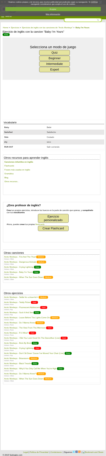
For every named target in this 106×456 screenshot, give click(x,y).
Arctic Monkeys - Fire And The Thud (20, 257)
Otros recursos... (11, 181)
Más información (53, 14)
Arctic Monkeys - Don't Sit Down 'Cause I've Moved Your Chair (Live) (34, 353)
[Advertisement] (53, 99)
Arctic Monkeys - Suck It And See (18, 312)
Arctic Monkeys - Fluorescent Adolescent (22, 307)
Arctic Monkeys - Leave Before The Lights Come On (27, 317)
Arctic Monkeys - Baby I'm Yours (18, 272)
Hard (34, 302)
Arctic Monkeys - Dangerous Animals (20, 262)
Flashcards (9, 166)
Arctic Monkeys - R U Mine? (16, 333)
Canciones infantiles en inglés (18, 162)
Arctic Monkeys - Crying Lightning (18, 267)
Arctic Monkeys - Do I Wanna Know (19, 323)
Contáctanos (56, 452)
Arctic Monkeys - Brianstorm (16, 358)
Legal (25, 452)
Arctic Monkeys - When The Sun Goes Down (23, 277)
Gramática (9, 173)
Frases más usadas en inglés (17, 170)
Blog (6, 177)
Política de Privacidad (39, 452)
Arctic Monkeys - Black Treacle (17, 363)
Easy (6, 35)
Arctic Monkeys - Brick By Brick (17, 343)
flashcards (39, 224)
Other (12, 259)
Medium (41, 257)
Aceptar (53, 9)
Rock (12, 304)
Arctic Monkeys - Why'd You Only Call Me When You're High (30, 368)
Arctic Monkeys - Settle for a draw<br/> (21, 297)
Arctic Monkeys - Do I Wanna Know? (20, 374)
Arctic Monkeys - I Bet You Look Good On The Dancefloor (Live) (32, 338)
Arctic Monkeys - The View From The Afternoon (25, 328)
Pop (11, 309)
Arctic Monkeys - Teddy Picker (17, 302)
